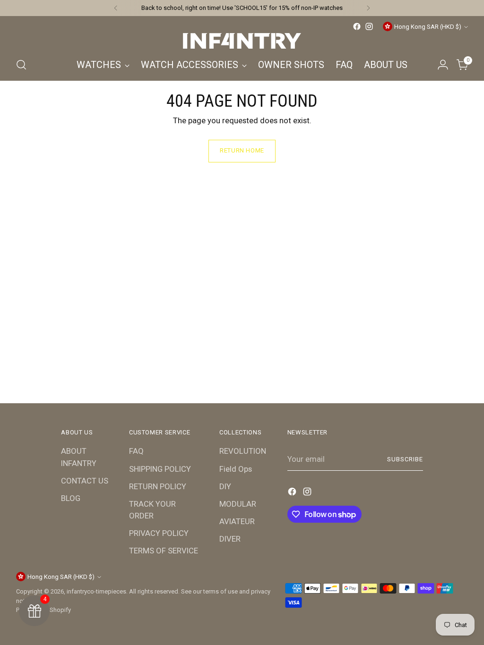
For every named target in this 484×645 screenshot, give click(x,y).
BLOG (70, 498)
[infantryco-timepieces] (242, 41)
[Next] (368, 8)
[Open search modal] (21, 64)
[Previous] (115, 8)
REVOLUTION (242, 451)
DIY (225, 486)
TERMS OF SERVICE (163, 550)
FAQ (136, 451)
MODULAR (237, 504)
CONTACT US (84, 480)
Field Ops (235, 469)
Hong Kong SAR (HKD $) (427, 26)
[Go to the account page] (442, 64)
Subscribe (405, 459)
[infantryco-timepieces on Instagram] (369, 26)
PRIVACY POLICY (159, 533)
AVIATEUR (237, 521)
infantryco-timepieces (96, 591)
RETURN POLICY (157, 486)
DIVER (230, 538)
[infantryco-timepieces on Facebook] (357, 26)
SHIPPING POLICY (160, 469)
